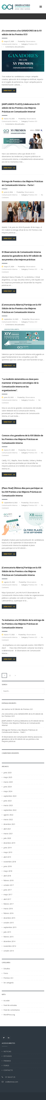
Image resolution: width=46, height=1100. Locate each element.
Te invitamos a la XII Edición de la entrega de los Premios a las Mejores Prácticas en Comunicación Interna (23, 624)
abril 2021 (7, 829)
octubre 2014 (9, 951)
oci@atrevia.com (11, 1082)
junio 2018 (8, 866)
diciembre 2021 (9, 824)
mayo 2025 (8, 777)
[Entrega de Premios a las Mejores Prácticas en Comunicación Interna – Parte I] (23, 211)
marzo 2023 (8, 805)
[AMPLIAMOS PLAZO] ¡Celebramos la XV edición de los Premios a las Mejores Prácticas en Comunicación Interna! (21, 108)
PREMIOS (7, 1061)
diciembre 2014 (9, 941)
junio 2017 (8, 890)
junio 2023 (8, 801)
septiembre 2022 (10, 810)
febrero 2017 (8, 904)
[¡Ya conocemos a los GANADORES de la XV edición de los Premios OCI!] (23, 61)
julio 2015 (7, 932)
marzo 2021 (8, 833)
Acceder (7, 1000)
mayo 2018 (8, 871)
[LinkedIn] (8, 1038)
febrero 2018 (8, 880)
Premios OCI (32, 44)
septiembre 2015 (10, 927)
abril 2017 (7, 899)
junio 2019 (8, 847)
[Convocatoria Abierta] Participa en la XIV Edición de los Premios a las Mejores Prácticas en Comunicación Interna (21, 308)
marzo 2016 (8, 908)
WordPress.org (9, 1015)
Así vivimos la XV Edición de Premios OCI (17, 709)
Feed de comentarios (12, 1010)
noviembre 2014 (10, 946)
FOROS (6, 1065)
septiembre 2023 (10, 796)
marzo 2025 (8, 782)
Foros (6, 973)
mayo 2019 (8, 852)
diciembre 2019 (9, 843)
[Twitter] (4, 1038)
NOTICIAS (7, 1051)
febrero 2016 (8, 913)
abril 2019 (7, 857)
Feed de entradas (10, 1005)
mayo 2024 (8, 791)
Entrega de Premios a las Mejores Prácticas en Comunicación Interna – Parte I (20, 731)
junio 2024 (8, 787)
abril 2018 (7, 876)
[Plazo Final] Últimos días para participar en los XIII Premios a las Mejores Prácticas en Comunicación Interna (22, 492)
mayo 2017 (8, 894)
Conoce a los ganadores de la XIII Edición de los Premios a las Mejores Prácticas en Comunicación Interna (22, 439)
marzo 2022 (8, 819)
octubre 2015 (9, 922)
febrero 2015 (8, 937)
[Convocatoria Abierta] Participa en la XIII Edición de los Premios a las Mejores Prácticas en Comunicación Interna (21, 571)
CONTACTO (8, 1070)
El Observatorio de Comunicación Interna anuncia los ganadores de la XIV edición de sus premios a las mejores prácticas (22, 256)
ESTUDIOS (8, 1056)
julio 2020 (7, 838)
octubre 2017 (9, 885)
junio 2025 (8, 772)
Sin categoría (8, 983)
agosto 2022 (8, 815)
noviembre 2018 (10, 862)
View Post (8, 90)
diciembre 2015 (9, 918)
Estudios (31, 400)
